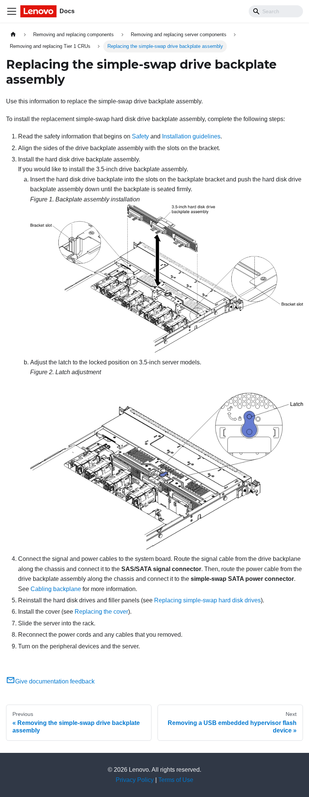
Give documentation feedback (55, 681)
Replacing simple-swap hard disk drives (207, 600)
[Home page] (13, 34)
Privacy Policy (135, 780)
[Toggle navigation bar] (11, 11)
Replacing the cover (101, 611)
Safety (140, 136)
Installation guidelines (191, 136)
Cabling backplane (56, 589)
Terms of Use (175, 780)
